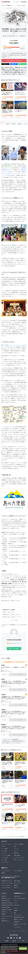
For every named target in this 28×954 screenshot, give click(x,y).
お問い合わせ (16, 905)
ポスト (6, 64)
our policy (9, 952)
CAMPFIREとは (17, 896)
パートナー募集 (21, 940)
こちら (18, 252)
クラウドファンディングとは (7, 883)
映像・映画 (16, 853)
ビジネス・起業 (4, 857)
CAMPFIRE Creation (5, 900)
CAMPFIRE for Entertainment (7, 905)
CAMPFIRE (3, 896)
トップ (2, 836)
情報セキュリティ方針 (18, 919)
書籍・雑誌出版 (17, 855)
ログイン (18, 1)
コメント (25, 123)
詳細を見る (4, 674)
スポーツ (15, 850)
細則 (15, 912)
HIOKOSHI (3, 914)
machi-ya (3, 918)
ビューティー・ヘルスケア (19, 857)
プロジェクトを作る (5, 870)
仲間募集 (19, 123)
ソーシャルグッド (4, 862)
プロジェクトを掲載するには (7, 5)
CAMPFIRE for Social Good (6, 902)
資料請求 (3, 872)
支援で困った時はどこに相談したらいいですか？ (12, 616)
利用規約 (15, 910)
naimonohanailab (8, 36)
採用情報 (14, 940)
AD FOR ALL (3, 911)
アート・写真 (4, 859)
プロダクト (3, 846)
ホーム (2, 123)
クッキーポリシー (17, 927)
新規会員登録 (23, 1)
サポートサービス (17, 883)
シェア (14, 64)
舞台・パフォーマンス (18, 859)
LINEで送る (23, 64)
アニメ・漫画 (4, 850)
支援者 (13, 123)
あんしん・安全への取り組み (19, 898)
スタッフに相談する (18, 870)
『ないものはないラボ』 (7, 426)
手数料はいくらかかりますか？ (9, 612)
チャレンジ (16, 848)
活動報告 (7, 123)
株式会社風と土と (9, 166)
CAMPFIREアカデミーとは (6, 880)
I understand (23, 948)
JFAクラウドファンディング (6, 916)
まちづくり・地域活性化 (19, 36)
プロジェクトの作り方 (5, 885)
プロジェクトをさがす (9, 836)
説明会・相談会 (17, 880)
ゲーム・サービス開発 (5, 855)
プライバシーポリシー (18, 914)
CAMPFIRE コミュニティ (6, 898)
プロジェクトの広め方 (5, 887)
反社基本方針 (16, 921)
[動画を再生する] (14, 17)
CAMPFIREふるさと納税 (6, 909)
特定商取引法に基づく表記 (19, 917)
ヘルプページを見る (14, 620)
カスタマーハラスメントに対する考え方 (20, 924)
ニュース (15, 900)
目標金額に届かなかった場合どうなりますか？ (12, 614)
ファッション (4, 853)
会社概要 (6, 940)
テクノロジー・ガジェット (6, 844)
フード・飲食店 (4, 848)
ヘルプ (15, 902)
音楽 (15, 846)
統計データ (16, 887)
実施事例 (15, 885)
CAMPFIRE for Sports (5, 907)
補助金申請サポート (5, 920)
